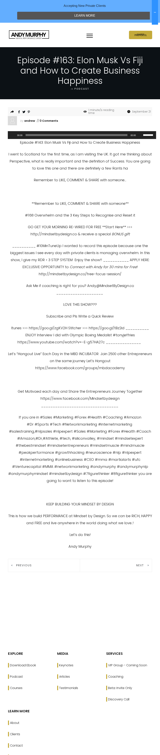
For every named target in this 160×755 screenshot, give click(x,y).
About (14, 723)
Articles (64, 676)
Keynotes (66, 665)
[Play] (13, 135)
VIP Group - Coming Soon (127, 665)
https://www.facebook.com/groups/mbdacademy (80, 367)
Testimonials (68, 688)
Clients (15, 734)
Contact (16, 745)
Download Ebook (23, 665)
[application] (80, 135)
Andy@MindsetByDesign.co (110, 285)
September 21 (141, 112)
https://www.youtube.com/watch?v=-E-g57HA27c (61, 342)
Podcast (16, 676)
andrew (29, 121)
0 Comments (48, 121)
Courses (16, 688)
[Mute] (140, 135)
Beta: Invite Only (120, 688)
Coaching (115, 676)
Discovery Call (118, 699)
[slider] (148, 134)
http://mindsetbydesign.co (53, 234)
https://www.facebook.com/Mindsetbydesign (80, 398)
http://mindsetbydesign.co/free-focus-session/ (80, 274)
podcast (81, 88)
